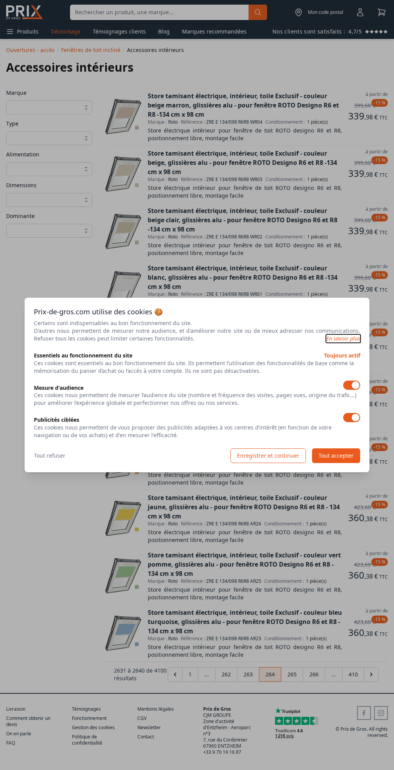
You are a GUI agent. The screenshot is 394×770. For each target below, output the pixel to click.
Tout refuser (49, 455)
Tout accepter (336, 455)
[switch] (351, 385)
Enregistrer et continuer (268, 455)
